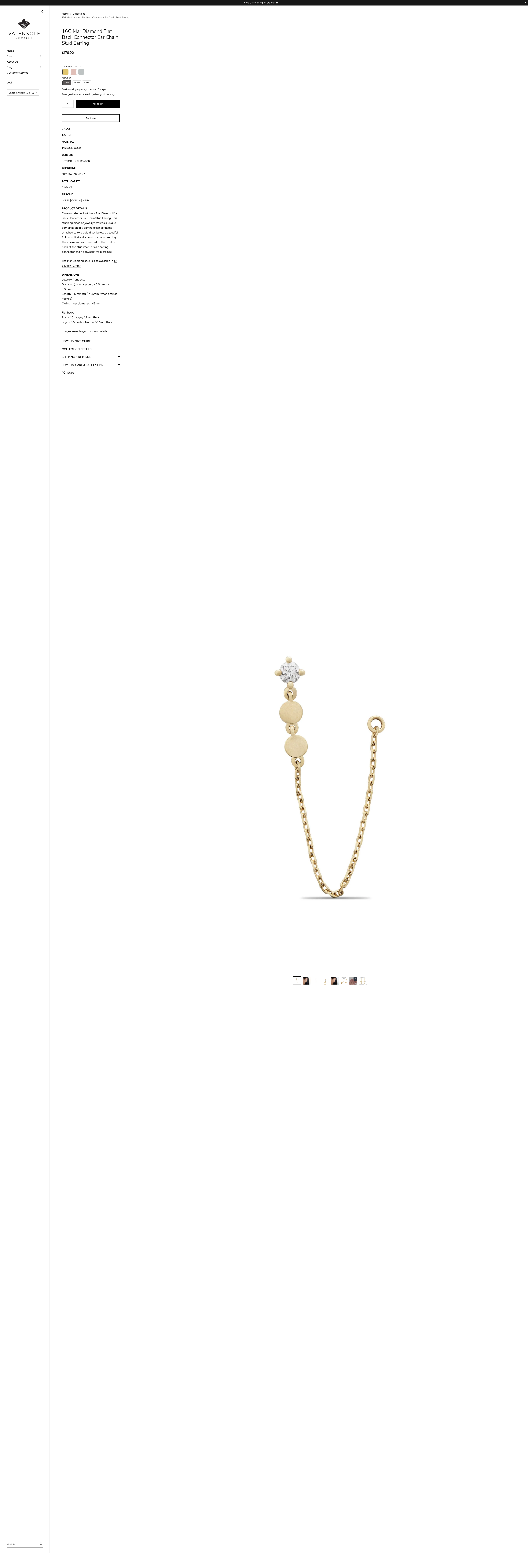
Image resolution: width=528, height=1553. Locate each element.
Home (65, 13)
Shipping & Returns (76, 357)
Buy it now (91, 118)
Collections (79, 13)
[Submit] (41, 1543)
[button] (297, 980)
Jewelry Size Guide (76, 341)
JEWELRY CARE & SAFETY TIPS (82, 365)
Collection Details (77, 349)
